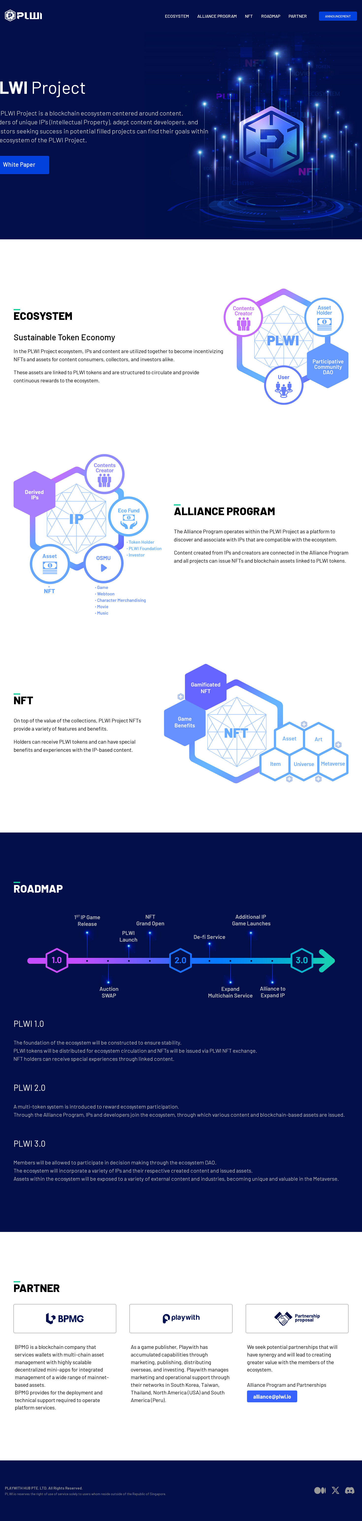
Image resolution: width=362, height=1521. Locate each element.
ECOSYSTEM (177, 16)
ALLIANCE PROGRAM (217, 16)
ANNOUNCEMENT (338, 16)
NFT (249, 16)
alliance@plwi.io (272, 1396)
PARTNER (298, 16)
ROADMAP (270, 16)
